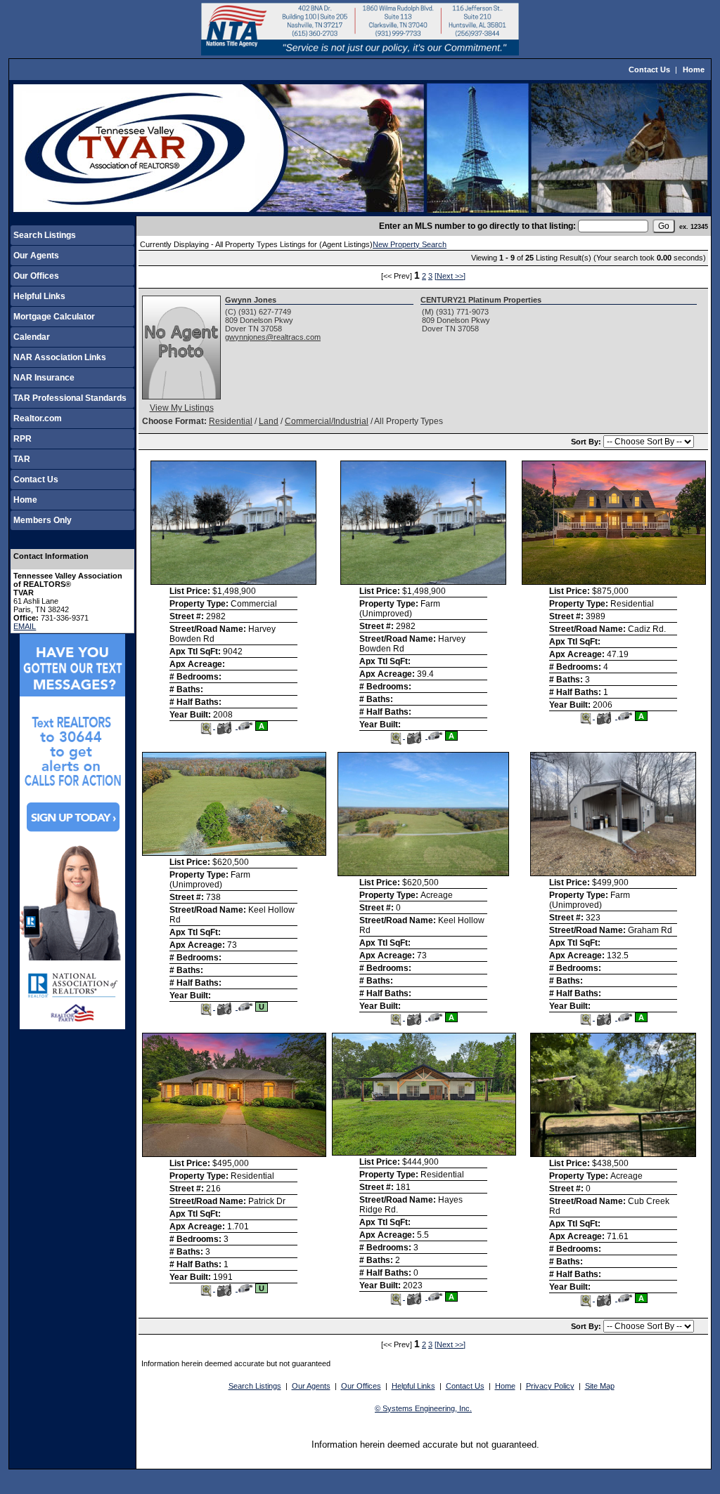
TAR (21, 459)
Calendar (31, 337)
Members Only (42, 520)
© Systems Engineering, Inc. (423, 1408)
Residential (230, 421)
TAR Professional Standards (70, 398)
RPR (22, 439)
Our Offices (36, 276)
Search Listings (44, 235)
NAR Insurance (44, 378)
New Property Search (409, 244)
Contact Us (649, 69)
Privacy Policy (550, 1386)
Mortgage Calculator (54, 317)
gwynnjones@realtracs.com (273, 337)
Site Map (600, 1386)
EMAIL (24, 626)
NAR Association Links (59, 357)
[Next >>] (450, 276)
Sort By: (587, 441)
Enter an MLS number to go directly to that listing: (477, 226)
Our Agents (36, 255)
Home (694, 69)
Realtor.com (37, 418)
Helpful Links (39, 296)
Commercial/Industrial (326, 421)
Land (268, 421)
